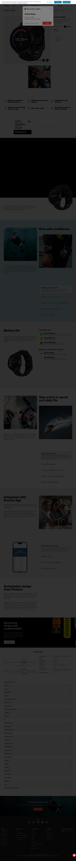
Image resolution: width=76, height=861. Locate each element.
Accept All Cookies (66, 2)
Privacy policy (24, 3)
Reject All (58, 2)
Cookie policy (19, 3)
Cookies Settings (49, 2)
